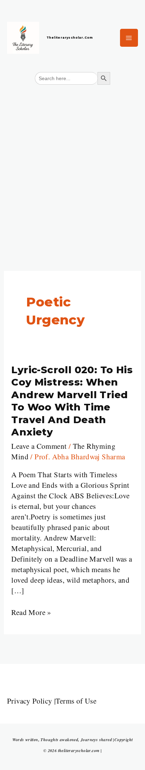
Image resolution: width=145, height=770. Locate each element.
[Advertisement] (72, 165)
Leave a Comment (39, 446)
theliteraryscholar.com (69, 37)
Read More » (31, 612)
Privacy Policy (29, 701)
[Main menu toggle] (129, 38)
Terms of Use (76, 701)
